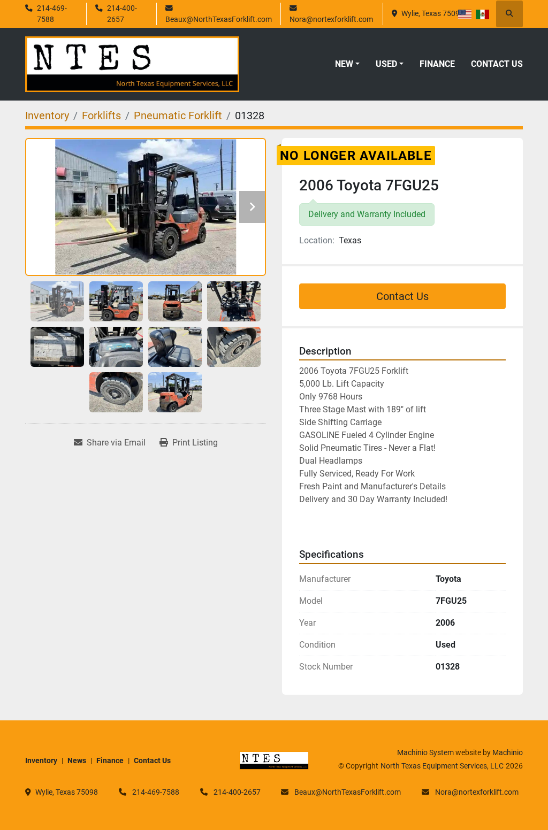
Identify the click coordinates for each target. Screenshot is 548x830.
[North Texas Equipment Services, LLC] (274, 760)
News (76, 760)
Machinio (507, 752)
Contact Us (497, 64)
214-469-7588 (52, 13)
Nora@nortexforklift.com (331, 19)
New (344, 64)
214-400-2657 (122, 13)
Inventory (41, 760)
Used (386, 64)
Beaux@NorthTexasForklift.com (218, 19)
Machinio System (425, 752)
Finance (437, 64)
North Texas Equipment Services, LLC (442, 766)
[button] (347, 64)
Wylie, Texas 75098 (432, 13)
